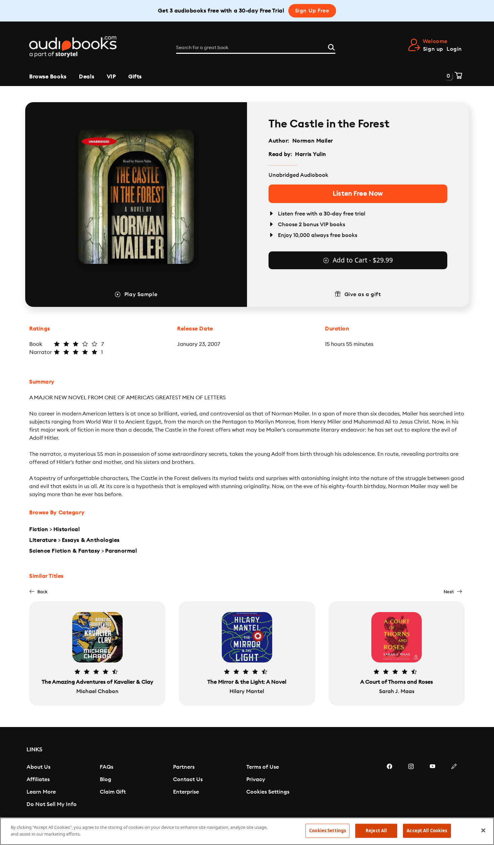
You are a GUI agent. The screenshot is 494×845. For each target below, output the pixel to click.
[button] (38, 592)
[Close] (483, 830)
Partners (184, 767)
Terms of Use (262, 767)
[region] (247, 831)
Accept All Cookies (427, 831)
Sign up (433, 49)
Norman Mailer (312, 141)
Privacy (255, 779)
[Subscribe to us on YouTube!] (432, 786)
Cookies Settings (267, 792)
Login (454, 49)
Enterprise (186, 792)
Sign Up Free (312, 10)
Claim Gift (113, 792)
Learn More (41, 792)
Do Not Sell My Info (52, 804)
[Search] (331, 46)
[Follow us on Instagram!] (411, 786)
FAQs (106, 767)
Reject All (376, 831)
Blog (105, 779)
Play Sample (140, 294)
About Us (38, 767)
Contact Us (188, 779)
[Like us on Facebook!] (389, 786)
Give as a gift (362, 294)
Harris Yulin (310, 154)
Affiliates (38, 779)
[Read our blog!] (454, 786)
